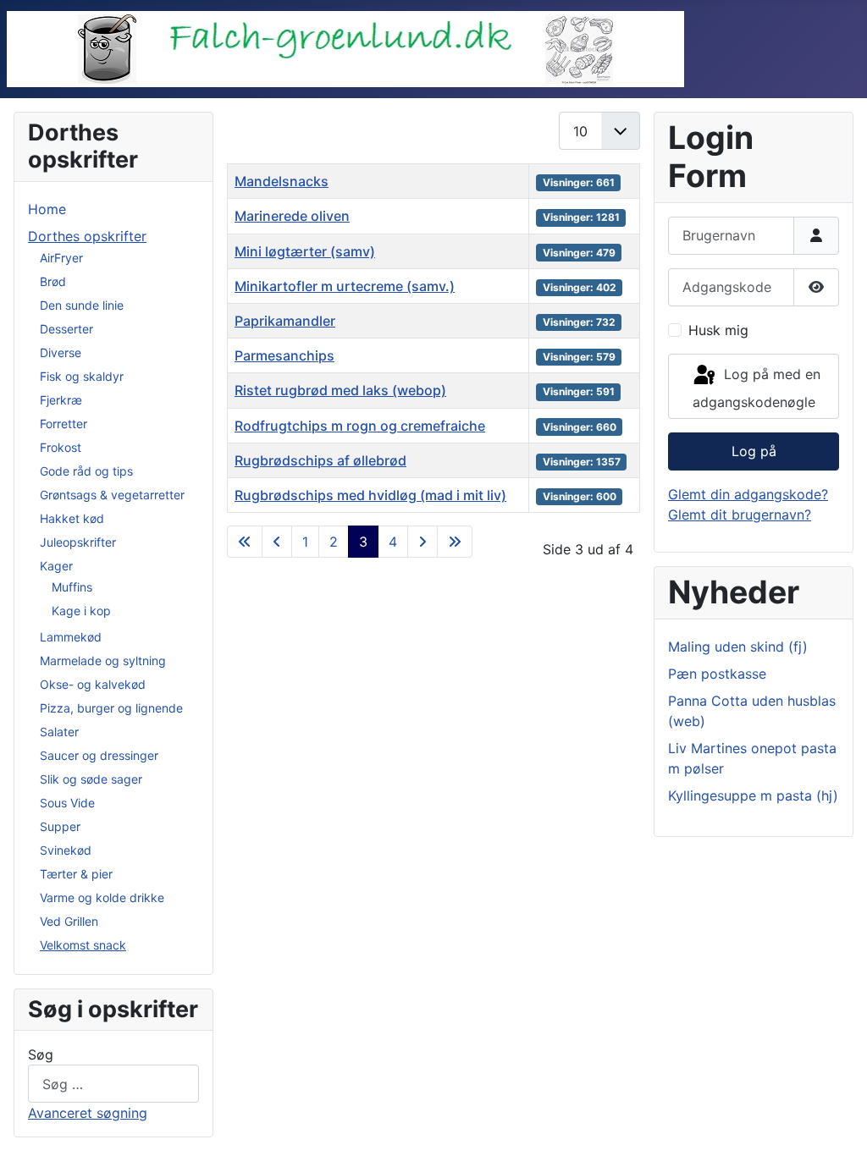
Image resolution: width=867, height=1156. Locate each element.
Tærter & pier (76, 874)
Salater (59, 731)
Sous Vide (67, 802)
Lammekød (71, 637)
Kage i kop (81, 610)
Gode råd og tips (86, 471)
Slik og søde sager (91, 779)
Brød (53, 281)
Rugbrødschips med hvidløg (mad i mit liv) (370, 495)
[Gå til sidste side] (454, 542)
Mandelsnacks (282, 181)
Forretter (63, 423)
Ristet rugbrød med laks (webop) (340, 390)
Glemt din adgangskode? (748, 494)
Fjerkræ (61, 400)
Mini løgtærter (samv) (305, 251)
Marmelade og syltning (103, 660)
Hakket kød (72, 518)
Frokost (60, 447)
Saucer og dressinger (99, 755)
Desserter (66, 329)
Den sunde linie (82, 305)
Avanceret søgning (87, 1112)
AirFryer (61, 257)
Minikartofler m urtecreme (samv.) (345, 286)
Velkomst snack (83, 945)
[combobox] (113, 1084)
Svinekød (65, 850)
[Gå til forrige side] (277, 542)
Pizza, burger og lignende (111, 708)
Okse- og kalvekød (93, 684)
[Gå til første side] (244, 542)
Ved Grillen (69, 921)
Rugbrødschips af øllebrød (320, 460)
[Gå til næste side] (422, 542)
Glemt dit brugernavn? (739, 514)
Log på (754, 451)
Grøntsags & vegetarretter (112, 494)
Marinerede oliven (292, 215)
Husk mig (718, 330)
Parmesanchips (284, 355)
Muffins (72, 587)
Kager (56, 566)
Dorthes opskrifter (87, 236)
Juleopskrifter (78, 542)
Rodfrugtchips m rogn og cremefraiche (360, 425)
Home (47, 209)
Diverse (60, 352)
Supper (60, 826)
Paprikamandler (285, 320)
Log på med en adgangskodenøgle (756, 388)
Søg (40, 1054)
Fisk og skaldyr (82, 376)
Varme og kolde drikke (102, 897)
